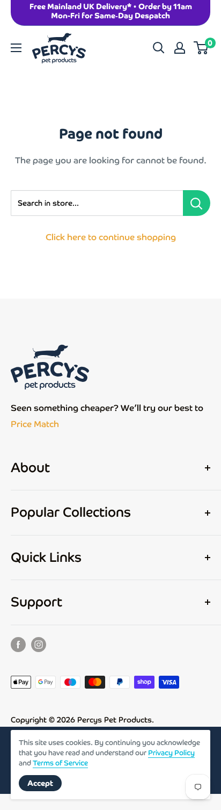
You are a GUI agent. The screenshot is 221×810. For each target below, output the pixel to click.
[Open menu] (16, 48)
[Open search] (159, 48)
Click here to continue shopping (111, 237)
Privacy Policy (171, 752)
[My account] (179, 48)
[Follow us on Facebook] (18, 644)
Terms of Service (60, 763)
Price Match (35, 424)
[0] (201, 47)
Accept (40, 783)
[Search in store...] (196, 203)
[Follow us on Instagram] (38, 644)
